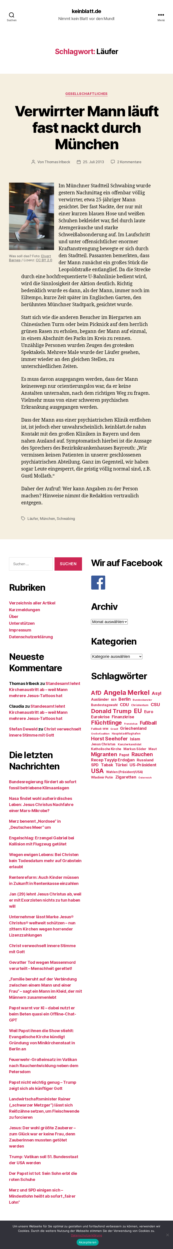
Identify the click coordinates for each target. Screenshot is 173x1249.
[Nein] (167, 1235)
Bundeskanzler (142, 699)
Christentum (139, 705)
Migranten (104, 754)
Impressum (20, 630)
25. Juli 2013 (93, 162)
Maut (152, 749)
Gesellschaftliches (86, 94)
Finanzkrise (123, 716)
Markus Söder (134, 749)
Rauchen (142, 754)
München (47, 518)
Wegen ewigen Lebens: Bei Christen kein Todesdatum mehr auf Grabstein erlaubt (45, 860)
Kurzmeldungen (24, 609)
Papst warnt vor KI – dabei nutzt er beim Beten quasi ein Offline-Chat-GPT (42, 1014)
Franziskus (131, 723)
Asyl (156, 693)
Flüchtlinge (106, 722)
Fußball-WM (99, 728)
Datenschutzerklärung (31, 636)
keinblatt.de (86, 11)
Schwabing (66, 518)
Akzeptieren (88, 1242)
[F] (127, 582)
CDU (124, 704)
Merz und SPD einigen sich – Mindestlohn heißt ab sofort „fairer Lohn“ (42, 1196)
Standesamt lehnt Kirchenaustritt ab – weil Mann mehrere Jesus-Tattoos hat (44, 689)
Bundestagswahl (104, 705)
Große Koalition (100, 733)
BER (113, 699)
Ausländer (100, 699)
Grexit (114, 728)
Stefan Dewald (23, 729)
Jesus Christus (103, 744)
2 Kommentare (129, 162)
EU (138, 710)
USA (97, 771)
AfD (96, 692)
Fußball (148, 723)
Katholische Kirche (106, 749)
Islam (135, 739)
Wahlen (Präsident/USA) (124, 772)
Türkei (121, 764)
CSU (155, 704)
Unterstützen (22, 623)
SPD (95, 764)
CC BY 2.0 (44, 260)
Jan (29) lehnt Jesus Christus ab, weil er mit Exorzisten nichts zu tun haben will (45, 900)
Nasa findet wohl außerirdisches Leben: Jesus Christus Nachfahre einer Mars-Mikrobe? (41, 804)
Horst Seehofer (109, 738)
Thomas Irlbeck (57, 162)
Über (13, 616)
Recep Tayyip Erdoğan (113, 760)
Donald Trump (111, 710)
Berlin (124, 699)
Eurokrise (100, 716)
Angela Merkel (127, 692)
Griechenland (133, 728)
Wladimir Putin (102, 777)
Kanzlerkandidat (129, 744)
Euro (148, 711)
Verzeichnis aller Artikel (32, 603)
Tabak (107, 764)
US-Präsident (143, 764)
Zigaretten (125, 777)
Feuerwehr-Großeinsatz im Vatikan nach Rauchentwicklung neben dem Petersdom (43, 1065)
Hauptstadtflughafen (126, 733)
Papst (124, 755)
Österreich (144, 777)
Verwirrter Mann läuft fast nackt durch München (86, 127)
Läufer (32, 518)
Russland (145, 760)
